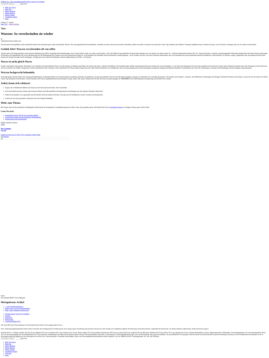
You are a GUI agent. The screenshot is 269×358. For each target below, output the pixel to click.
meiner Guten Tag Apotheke (17, 314)
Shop (7, 19)
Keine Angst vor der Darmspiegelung (17, 308)
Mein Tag (4, 24)
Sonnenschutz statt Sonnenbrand (16, 119)
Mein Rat (8, 9)
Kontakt (7, 316)
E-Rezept (8, 353)
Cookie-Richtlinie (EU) (13, 321)
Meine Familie (10, 15)
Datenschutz (9, 319)
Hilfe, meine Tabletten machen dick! (17, 310)
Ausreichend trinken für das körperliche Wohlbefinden (23, 117)
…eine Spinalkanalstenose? (14, 306)
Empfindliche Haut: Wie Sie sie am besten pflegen (21, 115)
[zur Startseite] (23, 2)
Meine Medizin (10, 11)
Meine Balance (10, 13)
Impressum (8, 318)
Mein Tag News (10, 7)
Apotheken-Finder (11, 17)
